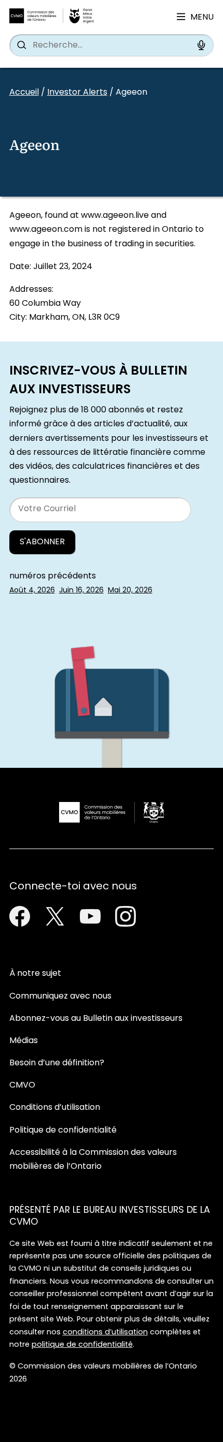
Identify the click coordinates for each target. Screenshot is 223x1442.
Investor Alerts (77, 92)
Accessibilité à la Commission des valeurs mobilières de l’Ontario (93, 1159)
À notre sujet (35, 973)
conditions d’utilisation (105, 1333)
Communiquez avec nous (60, 996)
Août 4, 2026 (32, 591)
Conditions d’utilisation (54, 1107)
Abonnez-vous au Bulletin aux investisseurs (96, 1018)
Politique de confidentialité (63, 1130)
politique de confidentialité (82, 1345)
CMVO (22, 1085)
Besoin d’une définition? (56, 1063)
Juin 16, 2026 (81, 591)
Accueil (24, 92)
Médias (23, 1041)
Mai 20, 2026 (130, 591)
